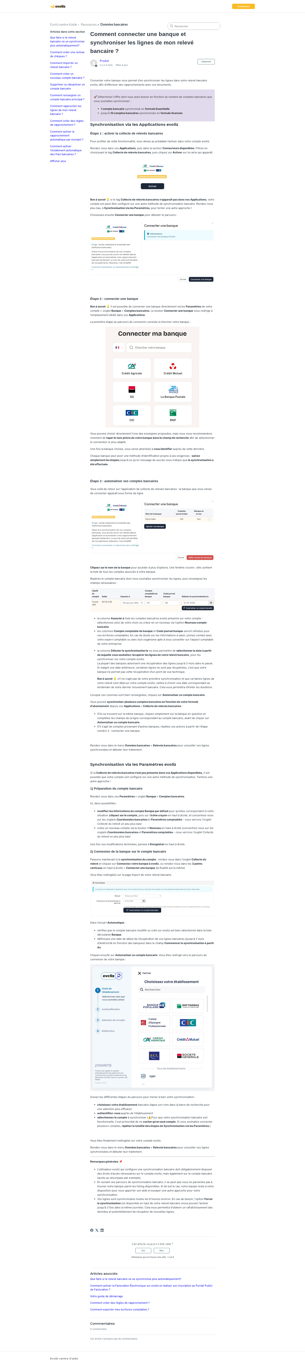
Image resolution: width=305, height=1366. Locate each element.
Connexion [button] (243, 6)
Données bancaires (114, 24)
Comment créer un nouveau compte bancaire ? (67, 75)
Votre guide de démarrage (106, 1296)
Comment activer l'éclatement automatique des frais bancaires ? (66, 150)
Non (162, 1250)
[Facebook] (91, 1230)
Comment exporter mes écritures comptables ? (119, 1309)
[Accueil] (57, 6)
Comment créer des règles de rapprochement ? (67, 123)
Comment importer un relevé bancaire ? (64, 65)
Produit (104, 60)
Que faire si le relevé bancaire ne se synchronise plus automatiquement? (67, 41)
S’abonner (206, 61)
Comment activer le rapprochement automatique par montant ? (66, 135)
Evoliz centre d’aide (63, 24)
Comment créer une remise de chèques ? (67, 54)
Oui (143, 1250)
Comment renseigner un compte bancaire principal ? (67, 97)
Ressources (89, 24)
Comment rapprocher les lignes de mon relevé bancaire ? (65, 110)
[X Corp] (96, 1230)
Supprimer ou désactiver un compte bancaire (67, 86)
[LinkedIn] (102, 1230)
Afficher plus (58, 161)
